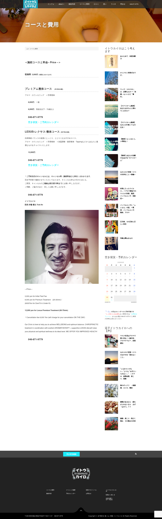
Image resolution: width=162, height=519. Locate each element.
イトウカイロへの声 (111, 490)
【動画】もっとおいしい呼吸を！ (128, 140)
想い (105, 4)
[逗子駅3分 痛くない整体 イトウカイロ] (30, 4)
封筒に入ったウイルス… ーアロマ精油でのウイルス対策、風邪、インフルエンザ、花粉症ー (128, 193)
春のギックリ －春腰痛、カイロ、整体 (128, 386)
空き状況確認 (71, 454)
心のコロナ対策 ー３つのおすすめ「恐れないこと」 (128, 354)
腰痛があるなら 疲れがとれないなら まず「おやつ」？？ (128, 404)
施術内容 (72, 4)
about (61, 4)
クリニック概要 (70, 490)
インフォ (51, 4)
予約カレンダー (70, 493)
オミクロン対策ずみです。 (128, 73)
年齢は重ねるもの (126, 238)
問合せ (122, 4)
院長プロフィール (91, 490)
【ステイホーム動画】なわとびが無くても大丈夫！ (128, 124)
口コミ (96, 4)
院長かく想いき (110, 495)
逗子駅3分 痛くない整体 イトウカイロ (110, 516)
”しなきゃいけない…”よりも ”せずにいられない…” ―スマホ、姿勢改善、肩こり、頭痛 (128, 374)
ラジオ (113, 4)
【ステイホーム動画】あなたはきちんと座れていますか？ (128, 108)
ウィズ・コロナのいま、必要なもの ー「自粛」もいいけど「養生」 (128, 93)
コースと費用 (84, 4)
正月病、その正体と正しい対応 (128, 222)
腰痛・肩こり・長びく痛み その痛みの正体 (128, 419)
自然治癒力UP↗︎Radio (109, 498)
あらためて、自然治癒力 (128, 57)
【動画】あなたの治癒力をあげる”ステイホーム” (128, 157)
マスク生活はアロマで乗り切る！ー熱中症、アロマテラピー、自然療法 (128, 339)
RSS (135, 453)
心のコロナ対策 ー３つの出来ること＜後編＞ (128, 173)
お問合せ (88, 493)
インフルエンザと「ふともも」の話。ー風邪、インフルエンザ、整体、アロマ (128, 209)
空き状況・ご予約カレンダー (43, 122)
